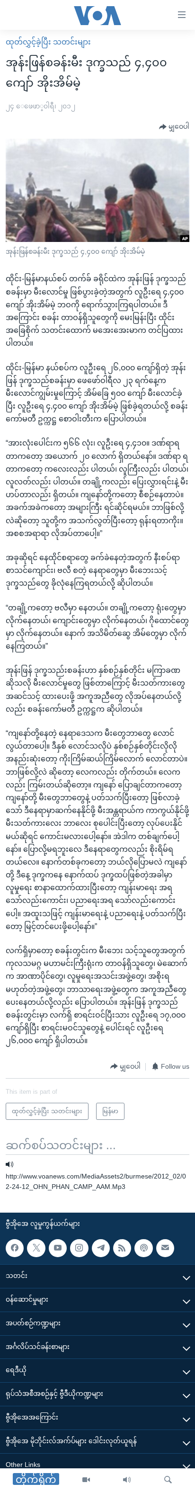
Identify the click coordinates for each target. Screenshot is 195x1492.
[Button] (174, 127)
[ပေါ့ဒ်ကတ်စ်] (143, 1248)
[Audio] (127, 1480)
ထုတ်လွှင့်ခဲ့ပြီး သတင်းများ (48, 42)
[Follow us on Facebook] (15, 1248)
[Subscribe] (165, 1248)
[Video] (86, 1480)
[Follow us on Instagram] (79, 1248)
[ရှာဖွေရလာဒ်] (168, 1480)
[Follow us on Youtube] (58, 1248)
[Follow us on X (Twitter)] (36, 1248)
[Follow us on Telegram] (101, 1248)
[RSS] (122, 1248)
